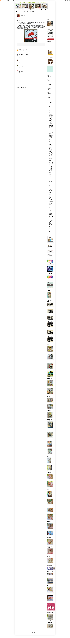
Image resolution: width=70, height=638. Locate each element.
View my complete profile (24, 15)
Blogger (37, 632)
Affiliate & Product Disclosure (24, 11)
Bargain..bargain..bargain (51, 136)
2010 (49, 96)
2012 (49, 93)
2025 (49, 76)
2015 (49, 89)
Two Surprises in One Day (51, 112)
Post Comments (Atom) (23, 87)
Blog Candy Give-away (50, 172)
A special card (50, 128)
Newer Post (18, 85)
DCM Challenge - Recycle (51, 199)
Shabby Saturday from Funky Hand (51, 196)
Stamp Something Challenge (50, 166)
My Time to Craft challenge (50, 120)
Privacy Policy (31, 11)
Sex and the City (51, 125)
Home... (17, 11)
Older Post (43, 85)
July (49, 106)
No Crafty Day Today (51, 141)
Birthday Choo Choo (51, 187)
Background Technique (50, 158)
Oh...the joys (50, 114)
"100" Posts (50, 170)
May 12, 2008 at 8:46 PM (23, 49)
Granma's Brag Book (51, 118)
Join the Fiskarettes (50, 161)
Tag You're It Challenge (50, 110)
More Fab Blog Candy (51, 222)
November (50, 101)
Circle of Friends (51, 162)
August (50, 105)
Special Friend (51, 177)
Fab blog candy (51, 147)
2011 (49, 94)
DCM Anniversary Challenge (51, 185)
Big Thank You (51, 220)
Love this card (50, 214)
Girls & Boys (50, 213)
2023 (49, 79)
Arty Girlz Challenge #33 (51, 216)
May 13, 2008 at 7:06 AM (23, 59)
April (50, 230)
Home (31, 85)
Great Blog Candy (50, 226)
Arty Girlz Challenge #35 (51, 149)
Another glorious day (51, 130)
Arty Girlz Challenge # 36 (51, 123)
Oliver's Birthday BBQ (51, 174)
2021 (49, 81)
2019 (49, 84)
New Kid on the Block (51, 164)
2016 (49, 88)
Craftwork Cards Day (51, 192)
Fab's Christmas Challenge (51, 127)
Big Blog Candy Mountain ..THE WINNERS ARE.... (51, 204)
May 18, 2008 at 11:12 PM (29, 70)
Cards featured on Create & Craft (51, 210)
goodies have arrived (50, 179)
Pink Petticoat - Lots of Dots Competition (51, 182)
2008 (49, 98)
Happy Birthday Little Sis (51, 116)
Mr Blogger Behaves (50, 228)
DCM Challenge (51, 137)
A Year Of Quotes (21, 64)
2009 (49, 97)
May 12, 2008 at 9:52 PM (27, 54)
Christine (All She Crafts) (22, 70)
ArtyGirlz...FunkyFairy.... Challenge (51, 189)
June (49, 107)
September (50, 103)
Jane (19, 49)
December (50, 99)
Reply (19, 51)
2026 (49, 75)
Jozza (19, 59)
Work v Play (50, 217)
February (50, 232)
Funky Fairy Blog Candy (51, 201)
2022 (49, 80)
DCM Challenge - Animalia (51, 169)
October (50, 102)
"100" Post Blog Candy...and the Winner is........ (51, 133)
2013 (49, 92)
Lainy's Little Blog (21, 54)
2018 (49, 85)
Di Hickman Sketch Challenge (50, 151)
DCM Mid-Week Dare (51, 194)
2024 (49, 77)
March (50, 231)
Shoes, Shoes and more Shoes (50, 156)
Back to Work (50, 219)
